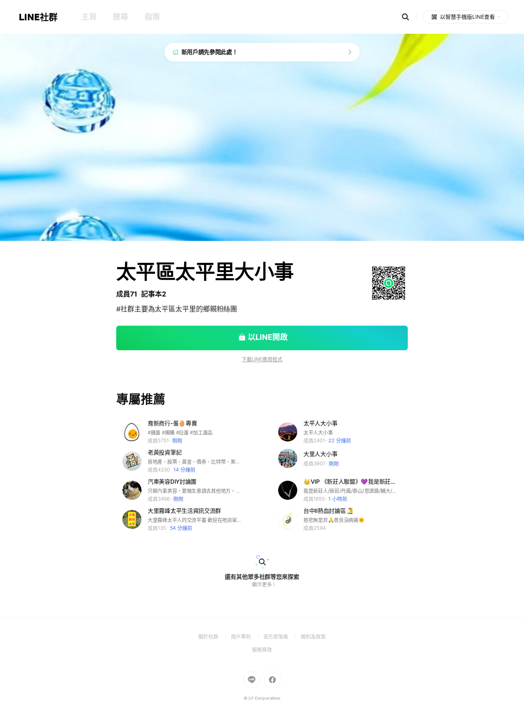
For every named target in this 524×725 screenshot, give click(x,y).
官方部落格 (282, 636)
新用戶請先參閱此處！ (209, 52)
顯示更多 (262, 584)
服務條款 (262, 649)
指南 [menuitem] (152, 16)
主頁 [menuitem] (88, 16)
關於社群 (214, 636)
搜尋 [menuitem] (120, 16)
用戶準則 (247, 636)
